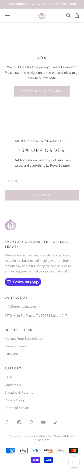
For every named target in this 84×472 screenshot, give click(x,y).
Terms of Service (17, 408)
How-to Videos (16, 346)
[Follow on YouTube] (43, 422)
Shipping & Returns (19, 392)
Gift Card (11, 354)
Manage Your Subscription (24, 338)
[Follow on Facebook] (7, 422)
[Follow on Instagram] (19, 422)
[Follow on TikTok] (55, 422)
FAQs (9, 377)
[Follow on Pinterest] (31, 422)
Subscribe (42, 195)
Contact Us (13, 385)
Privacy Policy (14, 400)
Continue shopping (42, 91)
